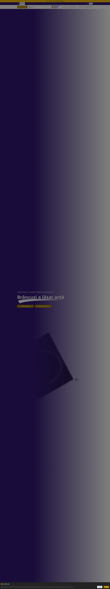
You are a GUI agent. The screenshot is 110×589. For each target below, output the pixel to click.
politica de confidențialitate (78, 587)
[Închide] (109, 584)
